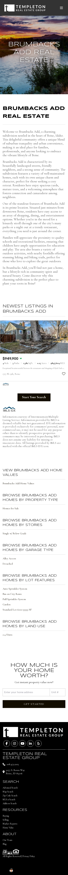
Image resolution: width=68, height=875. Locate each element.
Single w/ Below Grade (14, 533)
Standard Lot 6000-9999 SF (17, 609)
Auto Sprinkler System (15, 588)
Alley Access (9, 558)
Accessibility (37, 868)
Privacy (55, 868)
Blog (4, 844)
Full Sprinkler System (14, 599)
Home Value (8, 827)
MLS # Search (9, 799)
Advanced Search (10, 787)
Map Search (8, 791)
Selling (6, 819)
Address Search (10, 803)
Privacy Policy (28, 856)
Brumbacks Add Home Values (18, 483)
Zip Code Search (10, 795)
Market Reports (10, 823)
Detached (8, 563)
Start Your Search (34, 397)
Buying (6, 815)
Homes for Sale (11, 508)
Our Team (7, 840)
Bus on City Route (12, 594)
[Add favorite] (64, 374)
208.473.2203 (13, 764)
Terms (48, 868)
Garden (6, 604)
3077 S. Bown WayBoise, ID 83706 (15, 772)
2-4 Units (7, 634)
